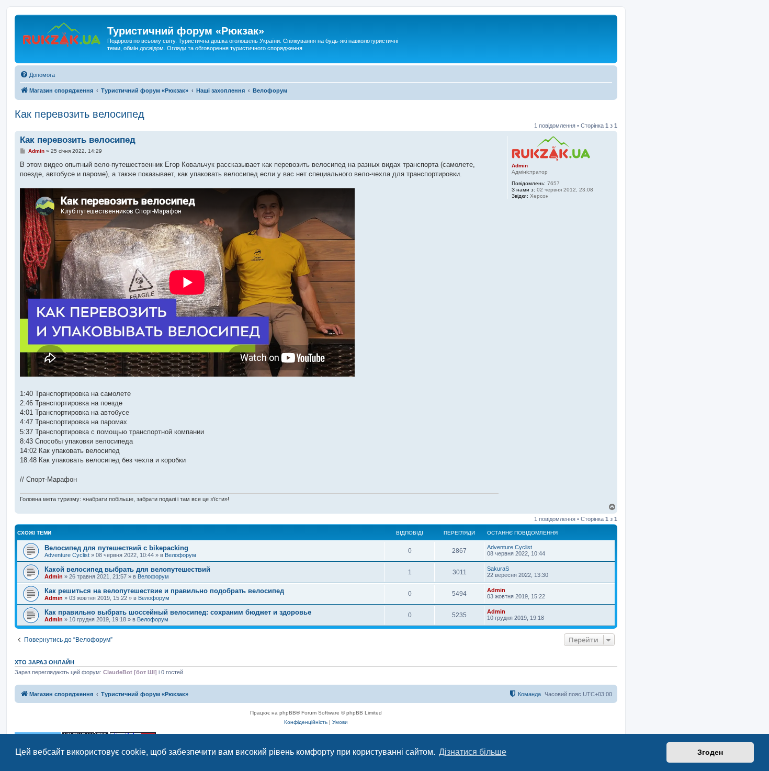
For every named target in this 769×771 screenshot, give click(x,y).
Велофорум (180, 555)
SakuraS (498, 568)
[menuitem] (37, 75)
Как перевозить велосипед (79, 114)
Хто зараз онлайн (44, 662)
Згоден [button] (710, 752)
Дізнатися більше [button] (472, 751)
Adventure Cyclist (66, 555)
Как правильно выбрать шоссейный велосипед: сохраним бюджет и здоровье (177, 612)
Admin (520, 165)
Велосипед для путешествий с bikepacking (116, 548)
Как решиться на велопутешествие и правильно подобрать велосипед (164, 591)
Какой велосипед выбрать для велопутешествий (127, 569)
